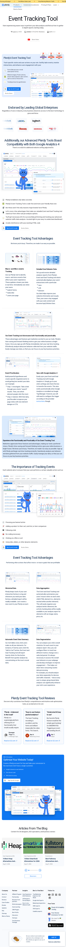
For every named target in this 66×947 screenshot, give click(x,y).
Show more (33, 876)
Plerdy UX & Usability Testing (57, 908)
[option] (11, 728)
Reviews (4, 899)
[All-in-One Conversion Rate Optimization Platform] (6, 5)
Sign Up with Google (13, 89)
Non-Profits (15, 912)
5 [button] (33, 870)
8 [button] (37, 870)
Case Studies (5, 902)
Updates (4, 908)
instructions (40, 401)
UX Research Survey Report (26, 899)
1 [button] (28, 870)
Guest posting (16, 907)
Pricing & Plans (46, 5)
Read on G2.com (9, 741)
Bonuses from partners (16, 900)
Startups (14, 918)
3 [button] (31, 870)
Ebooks (4, 905)
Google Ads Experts (38, 900)
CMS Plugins (15, 909)
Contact (4, 897)
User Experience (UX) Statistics (27, 895)
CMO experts (36, 906)
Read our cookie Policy (54, 942)
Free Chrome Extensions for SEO (57, 914)
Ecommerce (49, 856)
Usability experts (37, 911)
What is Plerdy (6, 916)
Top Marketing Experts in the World (37, 896)
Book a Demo (17, 9)
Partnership (15, 897)
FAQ (3, 910)
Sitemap (4, 913)
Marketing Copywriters (39, 903)
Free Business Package (16, 921)
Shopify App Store (57, 925)
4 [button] (32, 870)
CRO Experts (36, 908)
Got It (54, 937)
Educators (15, 915)
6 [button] (34, 870)
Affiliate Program (16, 894)
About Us (4, 894)
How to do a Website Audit (26, 904)
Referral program (17, 904)
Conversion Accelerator (31, 5)
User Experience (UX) (9, 856)
